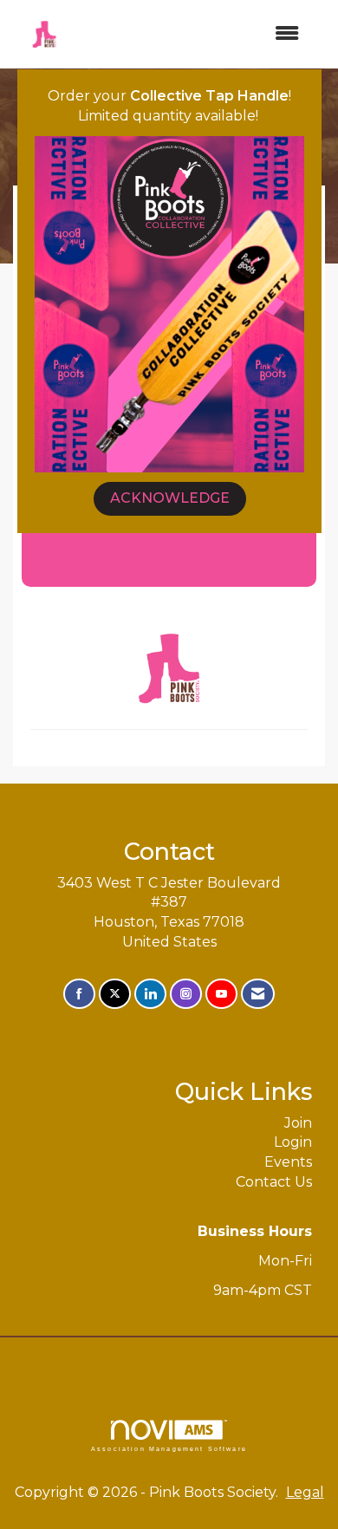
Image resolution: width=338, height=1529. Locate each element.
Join (298, 1123)
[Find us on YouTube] (221, 994)
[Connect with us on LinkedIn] (150, 994)
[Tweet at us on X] (115, 994)
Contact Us (274, 1182)
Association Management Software (169, 1448)
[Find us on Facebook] (79, 994)
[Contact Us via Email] (258, 994)
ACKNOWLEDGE (170, 498)
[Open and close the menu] (194, 34)
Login (293, 1142)
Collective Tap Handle (209, 96)
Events (288, 1162)
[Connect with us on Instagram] (186, 994)
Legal (305, 1492)
